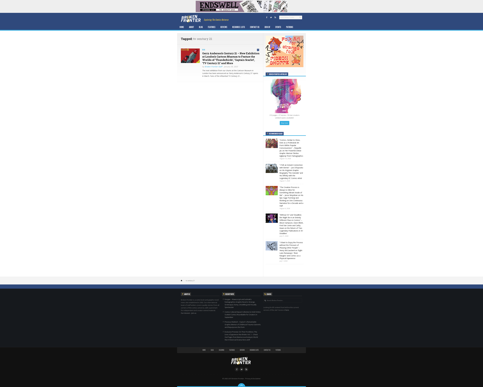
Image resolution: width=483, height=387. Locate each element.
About (191, 27)
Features (211, 27)
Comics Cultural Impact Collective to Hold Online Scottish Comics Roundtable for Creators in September (243, 314)
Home (182, 27)
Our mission (185, 313)
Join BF (267, 27)
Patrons (289, 27)
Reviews (223, 27)
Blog (201, 27)
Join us (193, 313)
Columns (221, 350)
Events (278, 27)
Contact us (254, 27)
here (287, 310)
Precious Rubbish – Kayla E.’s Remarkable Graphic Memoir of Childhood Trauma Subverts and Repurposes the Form (243, 324)
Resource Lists (238, 27)
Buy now (284, 123)
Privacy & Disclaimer (253, 378)
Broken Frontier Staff (213, 66)
